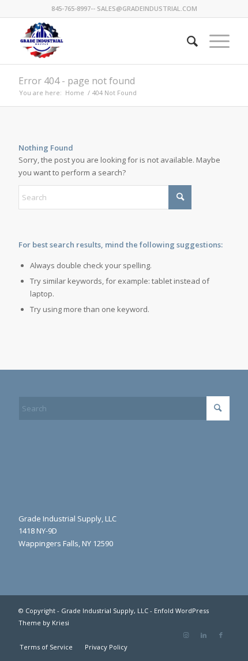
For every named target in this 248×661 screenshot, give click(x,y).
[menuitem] (186, 41)
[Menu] (214, 41)
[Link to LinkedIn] (203, 635)
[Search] (186, 41)
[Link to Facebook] (221, 635)
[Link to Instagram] (186, 635)
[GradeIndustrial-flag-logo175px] (102, 41)
